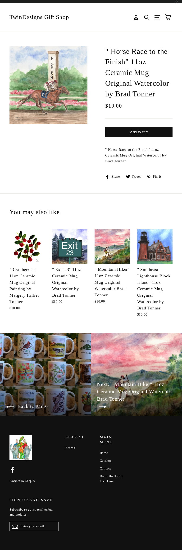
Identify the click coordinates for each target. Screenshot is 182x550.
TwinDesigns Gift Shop (39, 17)
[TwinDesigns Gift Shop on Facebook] (12, 470)
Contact (105, 468)
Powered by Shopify (22, 481)
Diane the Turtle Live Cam (111, 478)
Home (104, 453)
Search (70, 448)
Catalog (105, 460)
